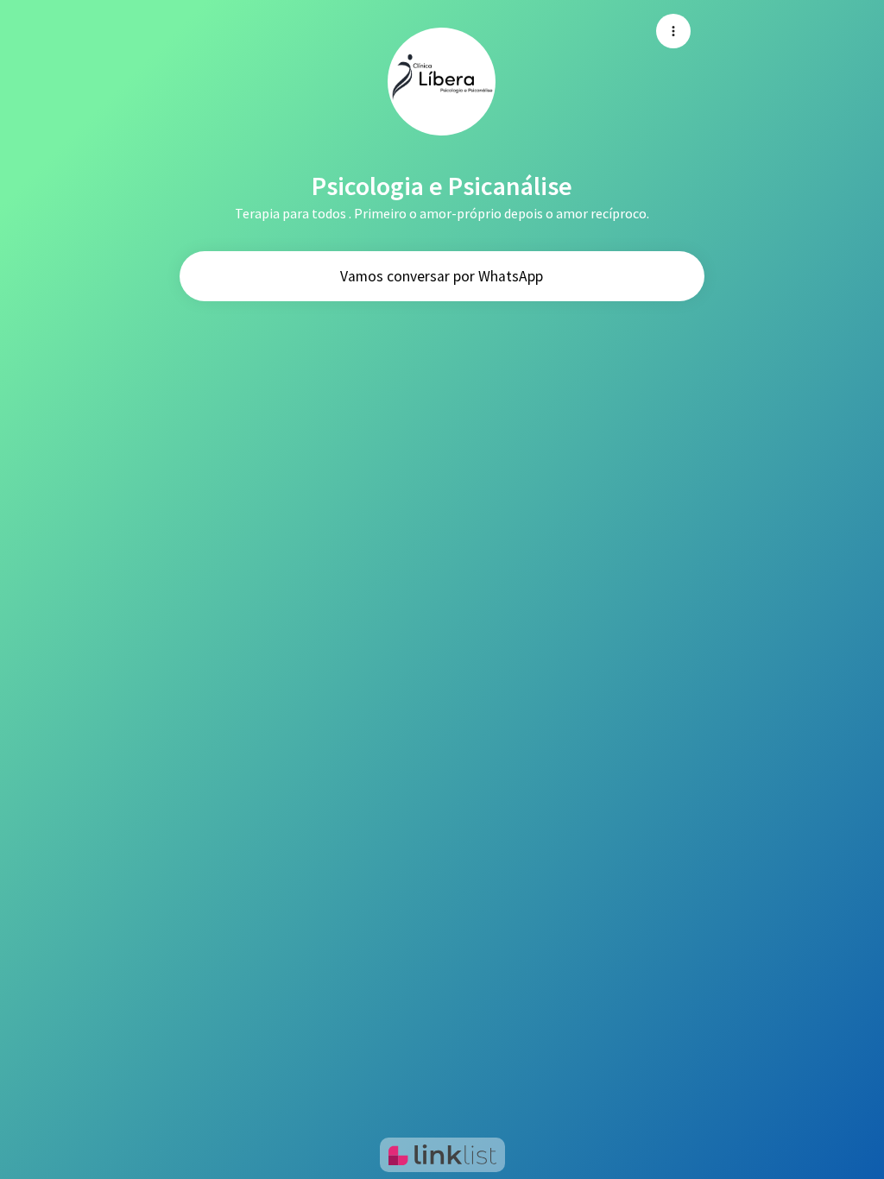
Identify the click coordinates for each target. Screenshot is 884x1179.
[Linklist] (442, 1154)
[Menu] (673, 31)
